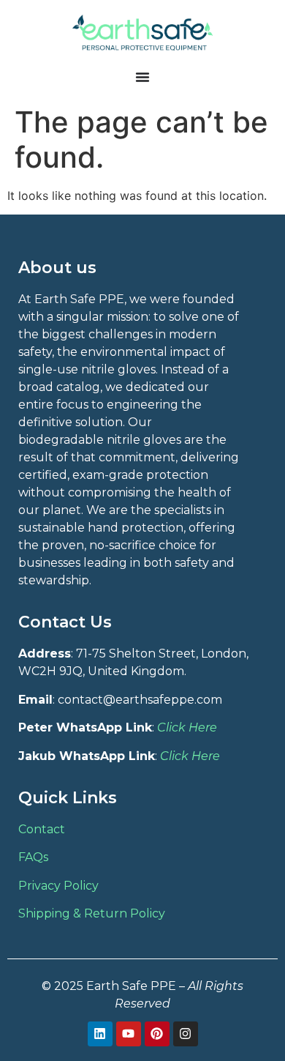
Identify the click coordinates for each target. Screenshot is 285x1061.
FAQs (33, 857)
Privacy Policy (58, 886)
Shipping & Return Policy (91, 913)
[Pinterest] (157, 1033)
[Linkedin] (100, 1033)
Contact (41, 829)
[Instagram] (185, 1033)
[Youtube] (128, 1033)
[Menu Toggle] (142, 77)
